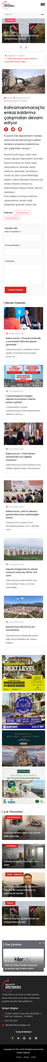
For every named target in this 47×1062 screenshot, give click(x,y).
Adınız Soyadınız (13, 231)
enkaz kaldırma (12, 218)
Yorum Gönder (15, 290)
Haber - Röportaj (14, 874)
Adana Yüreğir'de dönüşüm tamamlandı (18, 37)
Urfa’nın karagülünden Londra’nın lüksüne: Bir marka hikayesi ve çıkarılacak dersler (21, 890)
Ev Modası (11, 846)
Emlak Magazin (13, 817)
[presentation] (21, 47)
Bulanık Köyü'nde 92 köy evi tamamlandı (20, 628)
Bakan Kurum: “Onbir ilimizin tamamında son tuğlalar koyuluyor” (20, 456)
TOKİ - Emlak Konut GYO (18, 20)
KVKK (33, 1057)
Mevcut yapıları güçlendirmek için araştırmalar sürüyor (21, 920)
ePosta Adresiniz (13, 245)
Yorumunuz (10, 261)
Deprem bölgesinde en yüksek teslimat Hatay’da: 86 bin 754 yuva (22, 572)
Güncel (21, 56)
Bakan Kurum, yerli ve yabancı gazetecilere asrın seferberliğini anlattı (22, 514)
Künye (19, 1057)
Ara (42, 14)
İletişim (26, 1057)
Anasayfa (11, 56)
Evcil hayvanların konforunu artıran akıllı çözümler (22, 834)
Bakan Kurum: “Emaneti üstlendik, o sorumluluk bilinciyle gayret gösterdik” (23, 341)
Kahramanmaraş (22, 213)
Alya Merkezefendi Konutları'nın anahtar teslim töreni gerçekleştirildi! (21, 965)
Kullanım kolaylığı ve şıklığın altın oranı (21, 863)
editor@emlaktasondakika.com (17, 1025)
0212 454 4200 (11, 1021)
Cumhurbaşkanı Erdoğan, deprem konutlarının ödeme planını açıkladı (20, 399)
